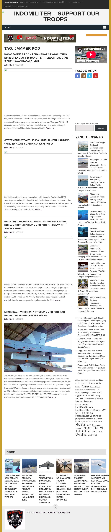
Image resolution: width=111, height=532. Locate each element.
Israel (91, 395)
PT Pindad (98, 419)
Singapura (96, 425)
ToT (89, 431)
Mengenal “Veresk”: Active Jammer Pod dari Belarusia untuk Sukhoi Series (35, 314)
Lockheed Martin (83, 410)
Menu (7, 27)
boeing (78, 387)
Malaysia (96, 410)
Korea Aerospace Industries (94, 399)
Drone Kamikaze (89, 390)
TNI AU (80, 431)
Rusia (80, 424)
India (99, 392)
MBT (103, 410)
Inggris (78, 395)
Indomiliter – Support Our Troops (51, 512)
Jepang (97, 396)
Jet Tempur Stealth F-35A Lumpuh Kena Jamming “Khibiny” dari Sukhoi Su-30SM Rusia (37, 142)
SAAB (89, 425)
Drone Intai (79, 390)
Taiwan (78, 429)
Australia (96, 383)
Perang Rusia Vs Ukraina (88, 416)
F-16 (97, 390)
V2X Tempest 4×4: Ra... (29, 2)
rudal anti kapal (87, 421)
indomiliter (8, 65)
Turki (94, 431)
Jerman (79, 398)
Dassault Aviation (95, 387)
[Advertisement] (93, 100)
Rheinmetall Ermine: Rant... (16, 7)
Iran (85, 395)
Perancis (87, 413)
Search (101, 128)
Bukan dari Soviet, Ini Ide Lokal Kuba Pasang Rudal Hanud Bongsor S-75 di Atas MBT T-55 (91, 332)
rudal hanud (98, 421)
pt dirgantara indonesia (84, 419)
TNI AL (98, 428)
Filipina (93, 393)
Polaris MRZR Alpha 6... (54, 2)
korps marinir (82, 404)
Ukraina (80, 434)
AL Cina (99, 380)
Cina (85, 386)
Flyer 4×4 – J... (75, 2)
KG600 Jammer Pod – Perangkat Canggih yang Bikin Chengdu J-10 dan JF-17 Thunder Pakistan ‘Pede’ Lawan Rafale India (36, 57)
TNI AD (87, 428)
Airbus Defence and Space (85, 380)
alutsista (82, 382)
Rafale (77, 421)
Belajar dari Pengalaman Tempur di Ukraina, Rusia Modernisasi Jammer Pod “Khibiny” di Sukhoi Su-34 (35, 225)
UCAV (101, 432)
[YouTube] (95, 75)
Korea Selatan (83, 401)
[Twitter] (89, 75)
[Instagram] (83, 75)
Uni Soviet (92, 435)
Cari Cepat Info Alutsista (86, 123)
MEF (78, 413)
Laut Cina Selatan (84, 407)
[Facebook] (77, 75)
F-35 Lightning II (82, 393)
